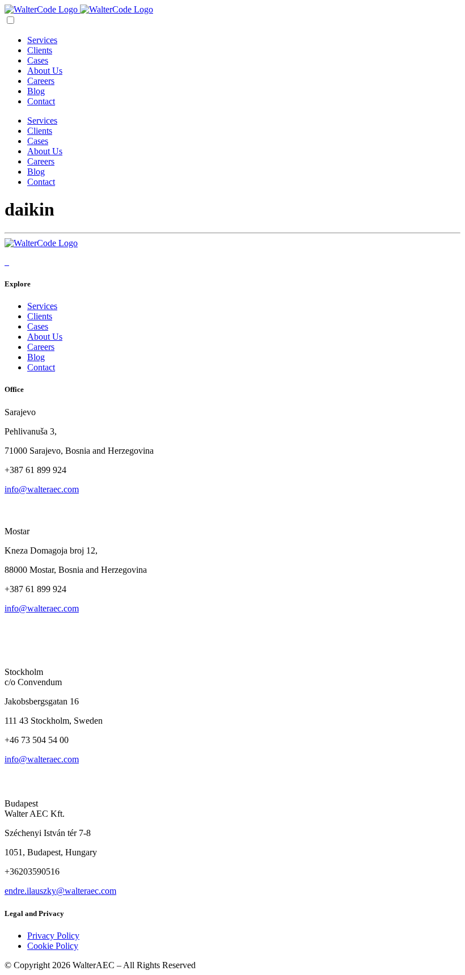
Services (42, 40)
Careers (40, 81)
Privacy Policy (53, 935)
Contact (41, 101)
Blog (36, 91)
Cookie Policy (52, 946)
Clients (39, 50)
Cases (37, 60)
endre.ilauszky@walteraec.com (60, 891)
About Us (44, 70)
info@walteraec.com (42, 489)
